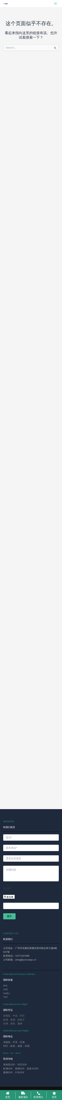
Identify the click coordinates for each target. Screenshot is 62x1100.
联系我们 (38, 1097)
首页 (7, 1097)
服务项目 (23, 1097)
